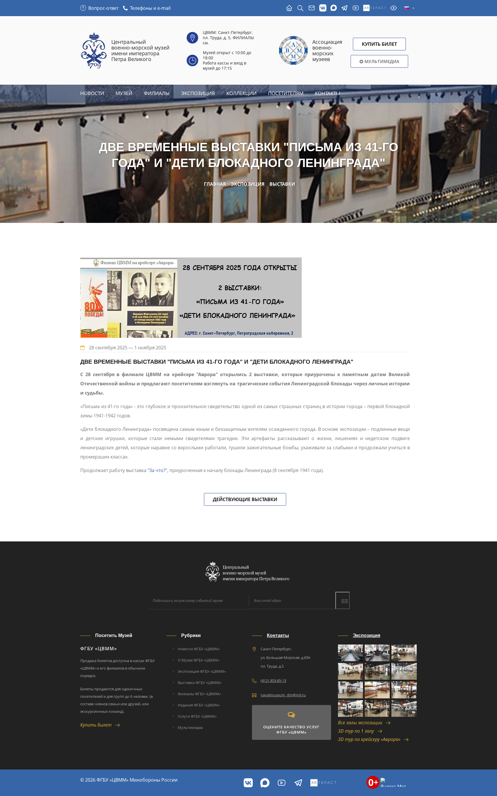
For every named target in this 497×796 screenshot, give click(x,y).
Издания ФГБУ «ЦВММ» (199, 705)
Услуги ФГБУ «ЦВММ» (197, 716)
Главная (215, 184)
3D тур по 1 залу (357, 731)
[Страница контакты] (311, 8)
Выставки (282, 184)
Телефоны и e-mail (150, 8)
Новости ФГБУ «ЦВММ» (199, 648)
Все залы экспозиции (362, 722)
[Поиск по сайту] (300, 8)
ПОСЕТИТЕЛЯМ (285, 93)
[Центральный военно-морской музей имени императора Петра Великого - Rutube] (355, 8)
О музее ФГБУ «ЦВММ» (198, 660)
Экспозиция (198, 93)
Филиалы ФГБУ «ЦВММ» (199, 693)
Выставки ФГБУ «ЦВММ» (199, 682)
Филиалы (157, 93)
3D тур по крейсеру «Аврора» (371, 739)
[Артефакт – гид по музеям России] (374, 8)
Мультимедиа (381, 61)
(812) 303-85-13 (273, 680)
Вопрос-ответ (103, 8)
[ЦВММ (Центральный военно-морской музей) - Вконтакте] (248, 783)
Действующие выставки (245, 499)
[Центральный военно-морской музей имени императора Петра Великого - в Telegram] (344, 8)
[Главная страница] (289, 8)
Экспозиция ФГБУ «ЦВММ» (202, 671)
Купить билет (97, 725)
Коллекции (241, 93)
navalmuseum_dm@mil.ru (283, 695)
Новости (92, 93)
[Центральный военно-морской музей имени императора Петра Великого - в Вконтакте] (322, 8)
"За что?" (157, 470)
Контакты (327, 93)
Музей (124, 93)
